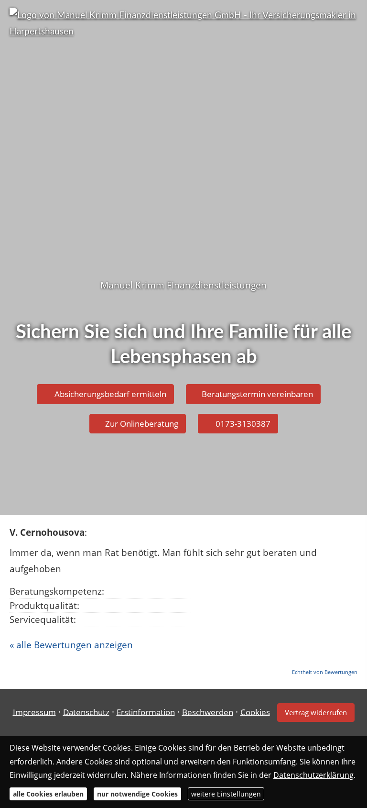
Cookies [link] (255, 711)
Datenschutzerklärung (313, 775)
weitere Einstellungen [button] (226, 793)
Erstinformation (146, 711)
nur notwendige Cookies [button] (137, 793)
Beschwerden (207, 711)
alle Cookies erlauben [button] (48, 793)
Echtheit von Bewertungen (324, 671)
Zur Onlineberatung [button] (141, 423)
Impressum (34, 711)
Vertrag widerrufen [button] (316, 712)
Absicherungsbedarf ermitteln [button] (110, 393)
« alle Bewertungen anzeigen (71, 645)
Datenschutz (86, 711)
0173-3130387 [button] (243, 423)
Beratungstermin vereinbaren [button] (257, 393)
